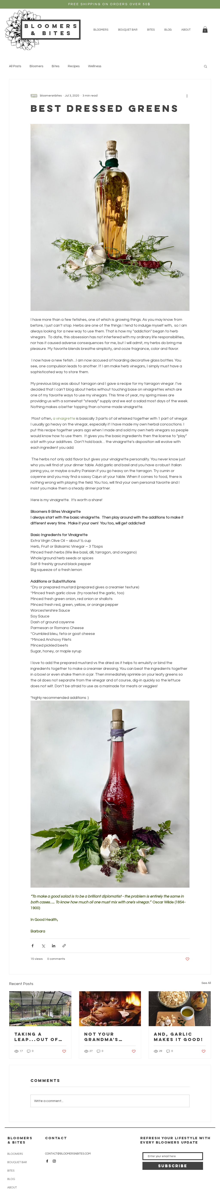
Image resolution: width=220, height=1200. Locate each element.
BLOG (11, 1179)
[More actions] (186, 95)
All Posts (15, 66)
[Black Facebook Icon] (47, 1161)
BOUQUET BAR (17, 1162)
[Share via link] (64, 946)
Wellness (94, 66)
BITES (10, 1170)
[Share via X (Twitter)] (43, 946)
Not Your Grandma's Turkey (101, 1036)
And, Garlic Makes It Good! (178, 1036)
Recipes (73, 66)
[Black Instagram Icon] (54, 1161)
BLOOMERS (15, 1153)
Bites (55, 66)
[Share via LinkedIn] (54, 946)
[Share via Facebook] (33, 946)
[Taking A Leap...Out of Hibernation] (40, 1008)
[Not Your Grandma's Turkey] (110, 1008)
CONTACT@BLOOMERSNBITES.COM (68, 1153)
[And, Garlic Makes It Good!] (180, 1008)
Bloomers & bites (51, 29)
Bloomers (36, 66)
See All (206, 983)
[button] (101, 29)
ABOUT (12, 1187)
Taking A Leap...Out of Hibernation (36, 1036)
